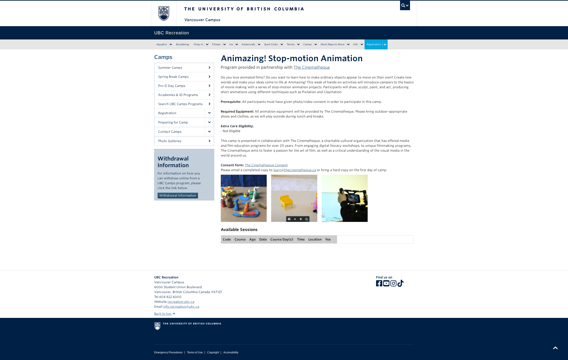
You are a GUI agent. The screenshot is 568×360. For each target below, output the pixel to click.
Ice (231, 44)
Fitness (216, 44)
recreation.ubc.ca (181, 301)
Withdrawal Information (177, 195)
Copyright (213, 352)
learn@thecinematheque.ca (294, 170)
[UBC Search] (405, 5)
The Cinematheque (312, 67)
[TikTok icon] (400, 285)
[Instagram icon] (393, 285)
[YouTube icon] (386, 285)
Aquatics (161, 44)
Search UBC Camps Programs (180, 104)
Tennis (290, 44)
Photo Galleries (169, 141)
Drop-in (198, 44)
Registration (374, 44)
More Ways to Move (332, 44)
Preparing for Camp (173, 122)
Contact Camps (169, 131)
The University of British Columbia (163, 13)
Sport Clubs (271, 44)
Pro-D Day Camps (171, 86)
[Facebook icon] (379, 285)
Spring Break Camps (173, 76)
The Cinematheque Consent (266, 165)
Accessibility (230, 352)
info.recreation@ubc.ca (181, 306)
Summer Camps (170, 67)
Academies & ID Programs (178, 95)
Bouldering (182, 44)
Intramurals (248, 44)
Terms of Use (195, 352)
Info (355, 44)
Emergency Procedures (168, 352)
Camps (307, 44)
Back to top (163, 313)
